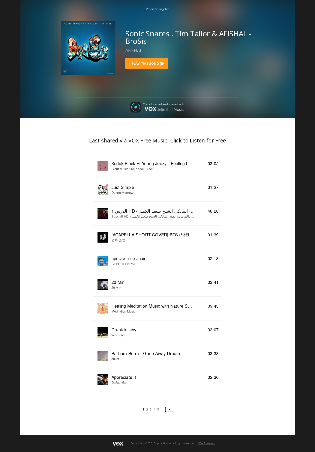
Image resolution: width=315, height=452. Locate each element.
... (162, 409)
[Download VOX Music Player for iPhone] (88, 48)
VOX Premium (206, 443)
